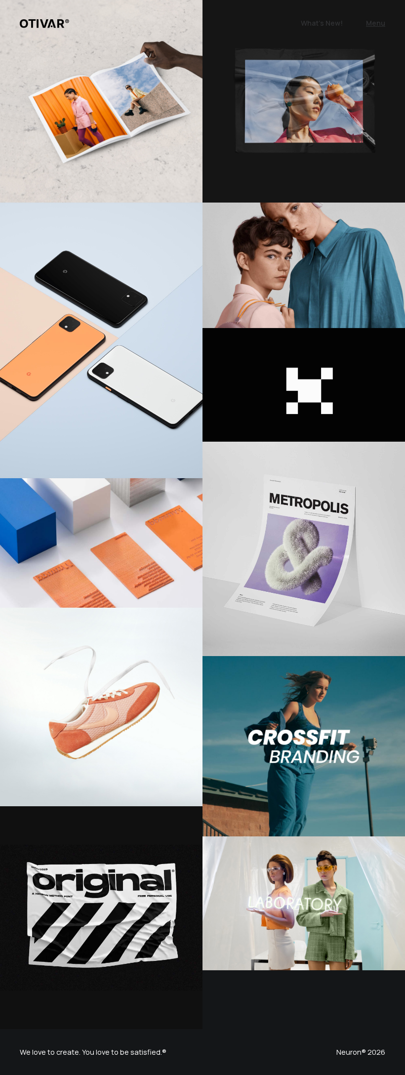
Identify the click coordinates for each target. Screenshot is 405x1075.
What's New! (322, 23)
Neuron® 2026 (360, 1052)
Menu (375, 23)
